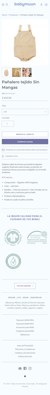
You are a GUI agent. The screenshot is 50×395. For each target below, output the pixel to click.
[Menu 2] (3, 4)
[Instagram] (30, 368)
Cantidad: (6, 118)
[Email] (20, 368)
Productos (13, 15)
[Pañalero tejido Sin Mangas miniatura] (6, 72)
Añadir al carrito (25, 134)
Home (4, 15)
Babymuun (25, 334)
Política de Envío (25, 356)
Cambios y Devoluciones (25, 353)
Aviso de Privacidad (25, 345)
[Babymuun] (25, 4)
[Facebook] (25, 368)
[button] (25, 286)
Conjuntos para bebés (25, 331)
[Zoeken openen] (7, 4)
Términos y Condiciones (25, 349)
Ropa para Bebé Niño (25, 324)
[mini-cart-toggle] (46, 4)
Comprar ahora (25, 142)
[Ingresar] (41, 4)
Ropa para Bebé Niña (25, 320)
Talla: (4, 106)
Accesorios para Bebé (25, 327)
